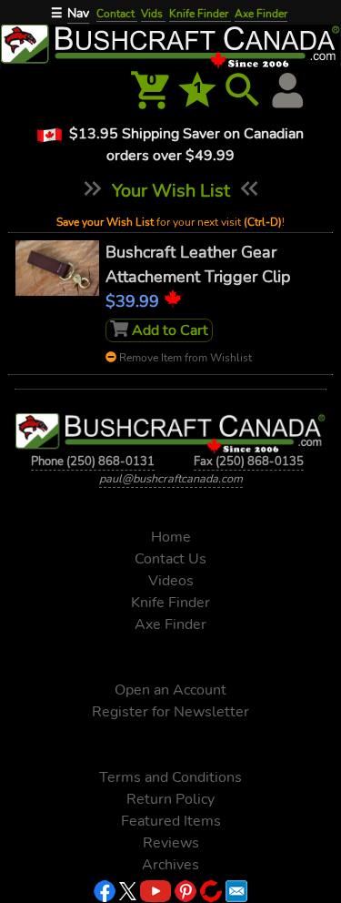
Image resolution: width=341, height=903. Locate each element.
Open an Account (170, 690)
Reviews (171, 843)
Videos (171, 581)
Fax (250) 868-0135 (249, 461)
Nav (78, 13)
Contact (116, 13)
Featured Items (171, 821)
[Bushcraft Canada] (170, 45)
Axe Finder (261, 13)
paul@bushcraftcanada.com (171, 479)
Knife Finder (200, 13)
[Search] (243, 90)
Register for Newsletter (170, 712)
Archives (170, 865)
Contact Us (170, 559)
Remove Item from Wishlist (184, 357)
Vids (153, 13)
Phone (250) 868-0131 (93, 461)
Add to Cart (168, 330)
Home (171, 537)
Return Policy (170, 799)
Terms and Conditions (170, 777)
